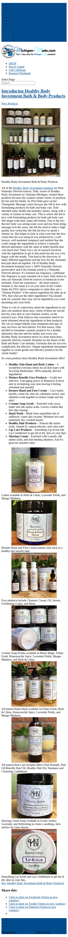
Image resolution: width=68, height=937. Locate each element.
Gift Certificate (17, 70)
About (19, 30)
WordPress (58, 932)
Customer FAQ (25, 33)
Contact (13, 23)
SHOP (12, 63)
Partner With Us (18, 17)
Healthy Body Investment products (33, 188)
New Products (9, 103)
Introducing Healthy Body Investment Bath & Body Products (33, 93)
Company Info (17, 26)
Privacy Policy (24, 36)
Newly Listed (16, 66)
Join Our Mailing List (21, 20)
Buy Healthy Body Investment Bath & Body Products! (32, 883)
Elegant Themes (26, 932)
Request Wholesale (20, 73)
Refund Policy (24, 40)
